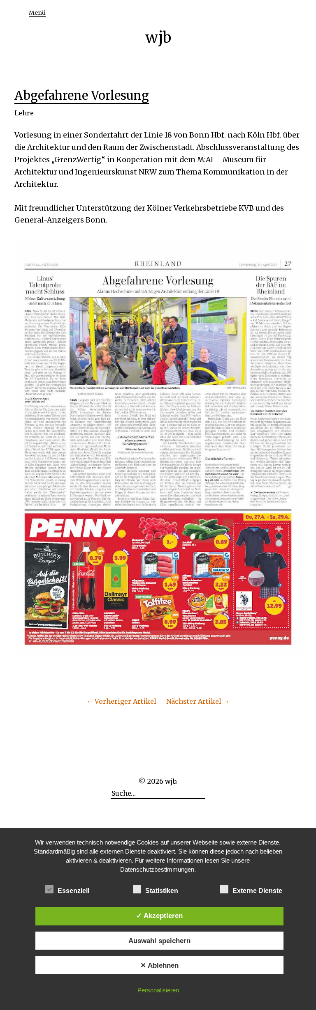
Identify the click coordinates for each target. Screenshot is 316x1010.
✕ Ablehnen (159, 965)
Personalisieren (158, 990)
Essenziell (73, 890)
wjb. (171, 781)
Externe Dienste (257, 890)
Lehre (24, 113)
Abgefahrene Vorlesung (81, 95)
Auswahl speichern (159, 940)
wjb (158, 37)
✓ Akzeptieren (159, 915)
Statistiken (161, 890)
